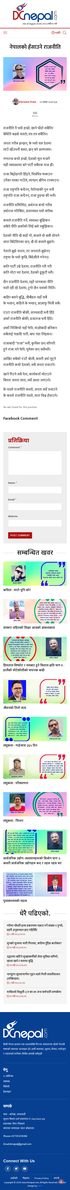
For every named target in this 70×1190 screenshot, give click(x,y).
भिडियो (6, 1087)
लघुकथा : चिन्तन (13, 821)
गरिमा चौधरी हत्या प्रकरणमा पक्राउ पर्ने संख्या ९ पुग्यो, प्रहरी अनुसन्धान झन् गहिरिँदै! (35, 928)
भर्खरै (58, 32)
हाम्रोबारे (14, 1178)
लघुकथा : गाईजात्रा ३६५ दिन (20, 745)
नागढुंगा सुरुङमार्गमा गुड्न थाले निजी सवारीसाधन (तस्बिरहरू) (33, 976)
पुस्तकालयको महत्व (15, 901)
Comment (14, 447)
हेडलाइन (7, 1092)
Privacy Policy (42, 1178)
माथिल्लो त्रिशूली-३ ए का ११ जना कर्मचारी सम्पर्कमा (34, 992)
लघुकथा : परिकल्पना (15, 783)
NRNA (6, 1081)
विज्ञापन (26, 1178)
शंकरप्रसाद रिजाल (27, 102)
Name (12, 483)
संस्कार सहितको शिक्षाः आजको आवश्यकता (29, 628)
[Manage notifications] (61, 1181)
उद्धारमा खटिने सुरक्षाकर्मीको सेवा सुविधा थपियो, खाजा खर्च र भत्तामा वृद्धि (32, 959)
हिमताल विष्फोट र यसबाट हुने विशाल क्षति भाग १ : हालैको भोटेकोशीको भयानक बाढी (33, 668)
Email (12, 500)
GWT (39, 1186)
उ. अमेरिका (8, 1076)
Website (13, 516)
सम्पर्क (56, 1178)
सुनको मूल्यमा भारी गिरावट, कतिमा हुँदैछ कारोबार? (34, 943)
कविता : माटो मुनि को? (17, 590)
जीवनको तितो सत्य (14, 708)
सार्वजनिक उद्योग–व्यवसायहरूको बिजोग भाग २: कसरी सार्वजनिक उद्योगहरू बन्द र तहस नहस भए (32, 861)
